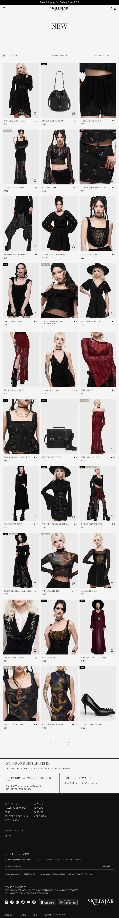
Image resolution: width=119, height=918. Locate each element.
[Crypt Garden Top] (59, 560)
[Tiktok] (12, 902)
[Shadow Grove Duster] (98, 493)
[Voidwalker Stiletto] (98, 693)
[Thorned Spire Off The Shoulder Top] (59, 290)
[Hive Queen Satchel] (59, 426)
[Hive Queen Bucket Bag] (59, 90)
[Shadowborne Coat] (21, 493)
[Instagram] (6, 902)
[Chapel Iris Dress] (98, 560)
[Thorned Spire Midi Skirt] (21, 223)
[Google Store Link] (67, 902)
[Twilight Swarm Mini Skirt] (98, 157)
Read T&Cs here (86, 874)
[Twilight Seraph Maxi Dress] (21, 560)
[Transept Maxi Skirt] (21, 359)
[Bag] (115, 8)
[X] (34, 902)
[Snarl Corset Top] (59, 627)
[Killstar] (101, 902)
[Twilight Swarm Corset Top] (21, 426)
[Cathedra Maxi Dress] (21, 157)
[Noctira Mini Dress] (21, 290)
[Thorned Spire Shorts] (98, 90)
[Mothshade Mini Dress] (21, 90)
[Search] (110, 8)
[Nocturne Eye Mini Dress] (59, 223)
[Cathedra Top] (59, 157)
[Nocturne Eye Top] (59, 359)
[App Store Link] (47, 902)
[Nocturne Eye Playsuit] (98, 290)
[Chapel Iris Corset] (98, 223)
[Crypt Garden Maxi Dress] (59, 693)
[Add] (35, 113)
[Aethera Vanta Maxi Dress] (98, 627)
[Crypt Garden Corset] (21, 693)
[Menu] (4, 8)
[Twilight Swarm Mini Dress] (59, 493)
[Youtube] (28, 902)
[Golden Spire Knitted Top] (21, 627)
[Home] (60, 8)
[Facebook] (23, 902)
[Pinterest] (17, 902)
